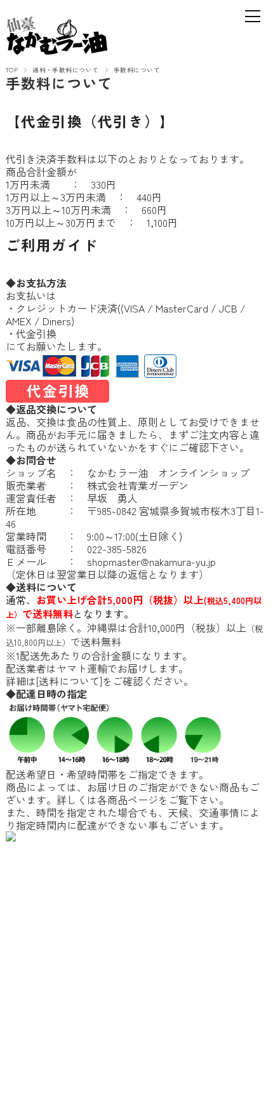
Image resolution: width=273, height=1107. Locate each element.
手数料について (60, 82)
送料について (69, 680)
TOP (12, 69)
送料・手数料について (65, 69)
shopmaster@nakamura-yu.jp (151, 561)
